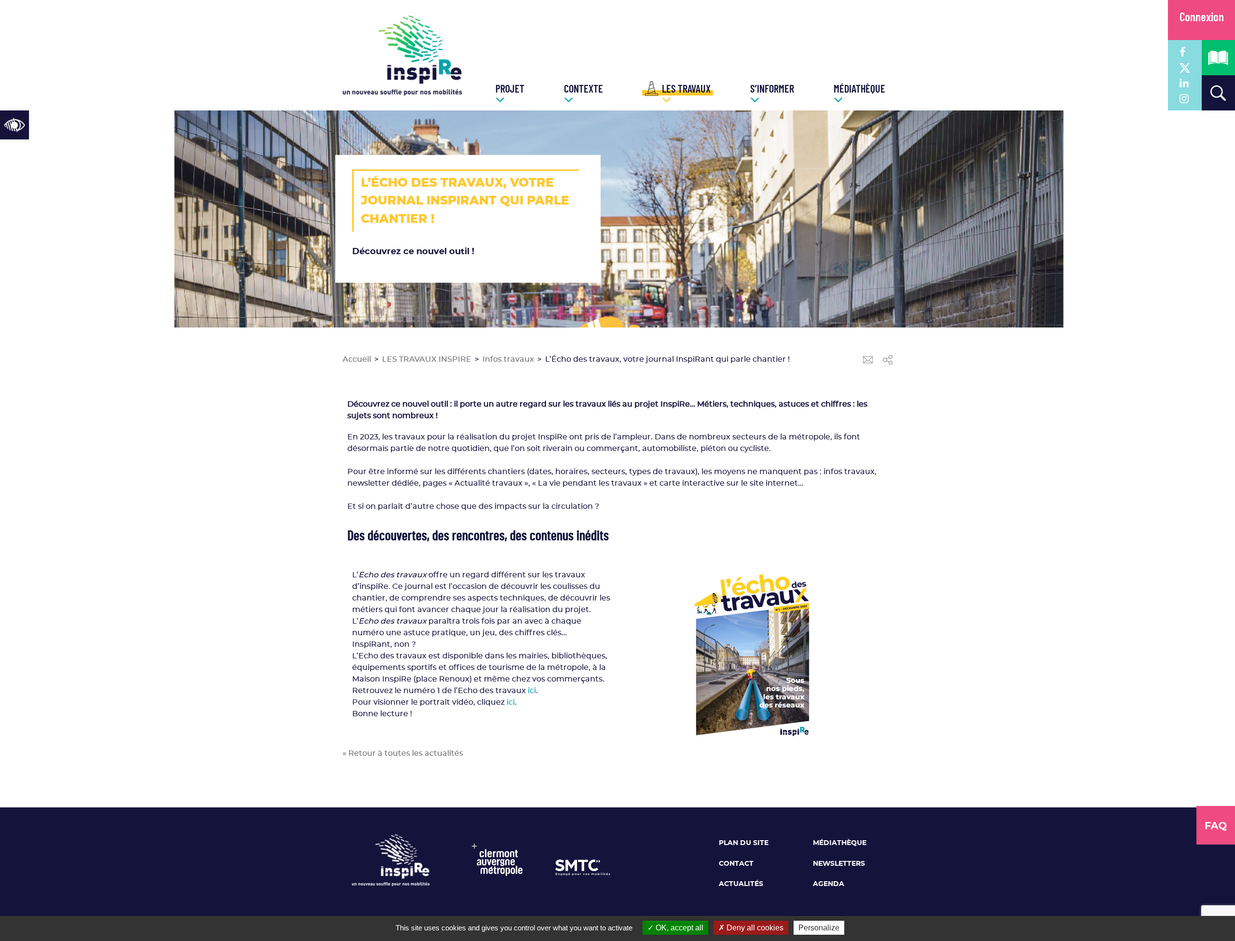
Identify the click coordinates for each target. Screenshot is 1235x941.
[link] (14, 124)
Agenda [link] (828, 884)
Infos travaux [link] (508, 359)
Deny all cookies (754, 928)
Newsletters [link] (839, 863)
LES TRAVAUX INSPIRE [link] (426, 359)
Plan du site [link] (743, 843)
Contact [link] (736, 863)
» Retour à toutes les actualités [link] (403, 753)
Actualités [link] (741, 884)
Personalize (818, 928)
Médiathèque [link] (839, 843)
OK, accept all (678, 928)
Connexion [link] (1202, 18)
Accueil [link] (357, 359)
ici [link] (532, 691)
